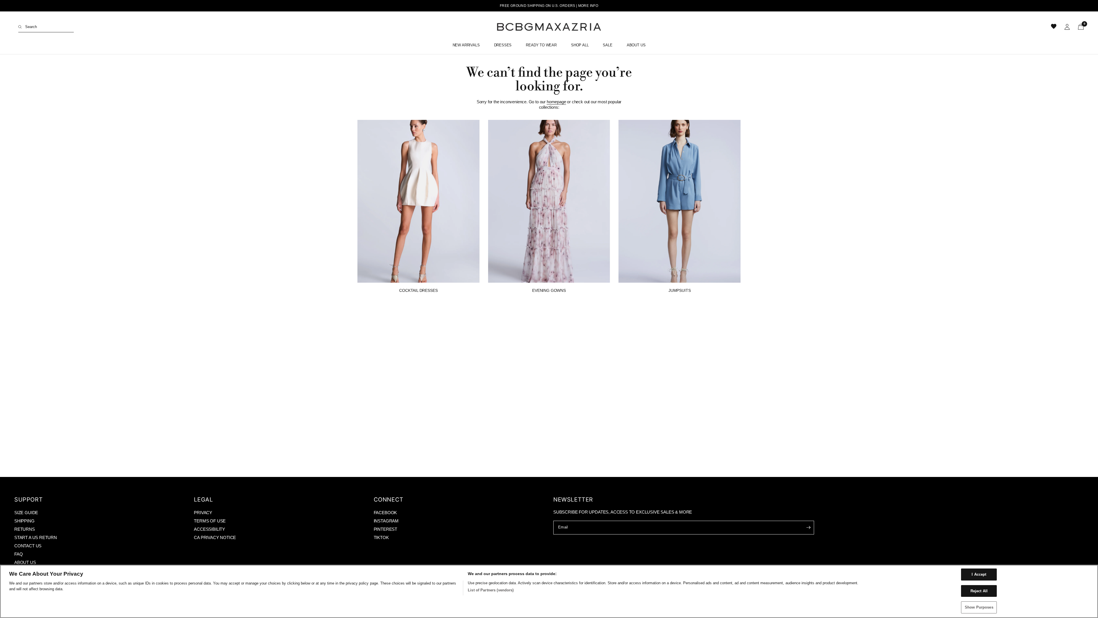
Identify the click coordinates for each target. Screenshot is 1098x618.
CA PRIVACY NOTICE (215, 537)
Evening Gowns (549, 290)
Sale (607, 45)
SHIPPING (24, 520)
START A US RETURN (35, 537)
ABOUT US (25, 562)
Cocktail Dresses (418, 290)
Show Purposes (979, 607)
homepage (556, 101)
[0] (1079, 26)
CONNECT (388, 499)
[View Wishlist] (1054, 26)
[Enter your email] (808, 527)
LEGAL (203, 499)
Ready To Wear (541, 45)
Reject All (979, 591)
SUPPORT (28, 499)
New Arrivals (466, 45)
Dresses (503, 45)
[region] (549, 591)
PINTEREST (385, 529)
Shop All (580, 45)
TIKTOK (381, 537)
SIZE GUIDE (26, 512)
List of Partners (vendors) (491, 590)
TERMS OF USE (210, 520)
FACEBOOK (385, 512)
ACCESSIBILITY (209, 529)
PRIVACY (203, 512)
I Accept (979, 574)
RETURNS (24, 529)
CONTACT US (27, 545)
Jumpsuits (680, 290)
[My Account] (1067, 26)
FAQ (18, 554)
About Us (636, 45)
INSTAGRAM (386, 520)
